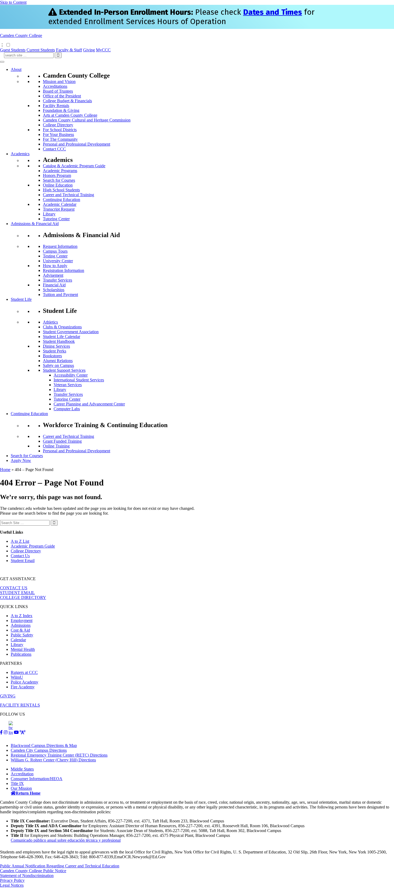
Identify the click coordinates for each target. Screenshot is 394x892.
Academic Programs (60, 170)
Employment (21, 620)
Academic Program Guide (33, 546)
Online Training (56, 446)
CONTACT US (13, 588)
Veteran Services (68, 384)
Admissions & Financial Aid (35, 223)
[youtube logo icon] (16, 732)
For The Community (60, 139)
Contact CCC (54, 149)
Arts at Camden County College (70, 115)
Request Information (60, 246)
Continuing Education (61, 199)
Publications (21, 654)
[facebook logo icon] (1, 732)
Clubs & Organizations (62, 327)
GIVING (8, 696)
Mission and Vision (59, 81)
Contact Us (20, 555)
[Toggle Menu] (2, 62)
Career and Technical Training (68, 194)
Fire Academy (23, 687)
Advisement (53, 275)
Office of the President (62, 96)
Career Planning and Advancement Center (89, 404)
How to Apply (55, 265)
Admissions (21, 625)
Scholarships (53, 289)
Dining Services (56, 346)
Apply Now (21, 460)
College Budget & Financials (67, 100)
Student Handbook (59, 341)
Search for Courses (59, 180)
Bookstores (52, 356)
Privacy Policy (12, 880)
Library (49, 214)
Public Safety (22, 635)
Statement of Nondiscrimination (27, 875)
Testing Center (55, 256)
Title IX (17, 783)
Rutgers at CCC (24, 672)
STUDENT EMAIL (17, 592)
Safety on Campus (58, 365)
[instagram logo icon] (6, 732)
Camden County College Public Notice (33, 870)
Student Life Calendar (61, 336)
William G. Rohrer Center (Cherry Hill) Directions (53, 760)
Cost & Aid (20, 630)
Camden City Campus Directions (39, 750)
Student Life (21, 299)
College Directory (58, 125)
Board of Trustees (58, 91)
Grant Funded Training (62, 441)
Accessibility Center (71, 375)
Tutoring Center (56, 219)
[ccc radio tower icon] (22, 732)
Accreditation (22, 774)
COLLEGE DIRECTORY (23, 597)
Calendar (18, 639)
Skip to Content (13, 2)
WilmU (17, 677)
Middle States (22, 769)
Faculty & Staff (69, 50)
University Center (58, 261)
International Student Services (79, 380)
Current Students (41, 50)
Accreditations (55, 86)
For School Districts (60, 129)
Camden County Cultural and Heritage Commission (87, 120)
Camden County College (21, 35)
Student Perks (54, 351)
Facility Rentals (56, 105)
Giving (89, 50)
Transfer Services (57, 280)
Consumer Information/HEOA (36, 778)
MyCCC (103, 50)
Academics (20, 153)
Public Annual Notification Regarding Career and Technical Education (59, 866)
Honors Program (57, 175)
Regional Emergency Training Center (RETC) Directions (59, 755)
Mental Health (23, 649)
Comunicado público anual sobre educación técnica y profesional (66, 840)
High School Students (61, 190)
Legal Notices (12, 885)
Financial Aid (54, 285)
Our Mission (21, 788)
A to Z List (20, 541)
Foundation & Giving (61, 110)
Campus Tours (55, 251)
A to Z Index (21, 615)
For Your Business (58, 134)
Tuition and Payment (60, 294)
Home (5, 469)
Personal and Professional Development (76, 144)
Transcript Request (59, 209)
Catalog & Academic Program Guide (74, 166)
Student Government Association (71, 331)
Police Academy (24, 682)
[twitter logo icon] (11, 732)
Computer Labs (67, 409)
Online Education (58, 185)
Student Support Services (64, 370)
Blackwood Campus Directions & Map (44, 745)
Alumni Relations (58, 360)
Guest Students (12, 50)
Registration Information (63, 270)
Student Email (23, 560)
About (16, 69)
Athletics (50, 322)
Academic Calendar (59, 204)
